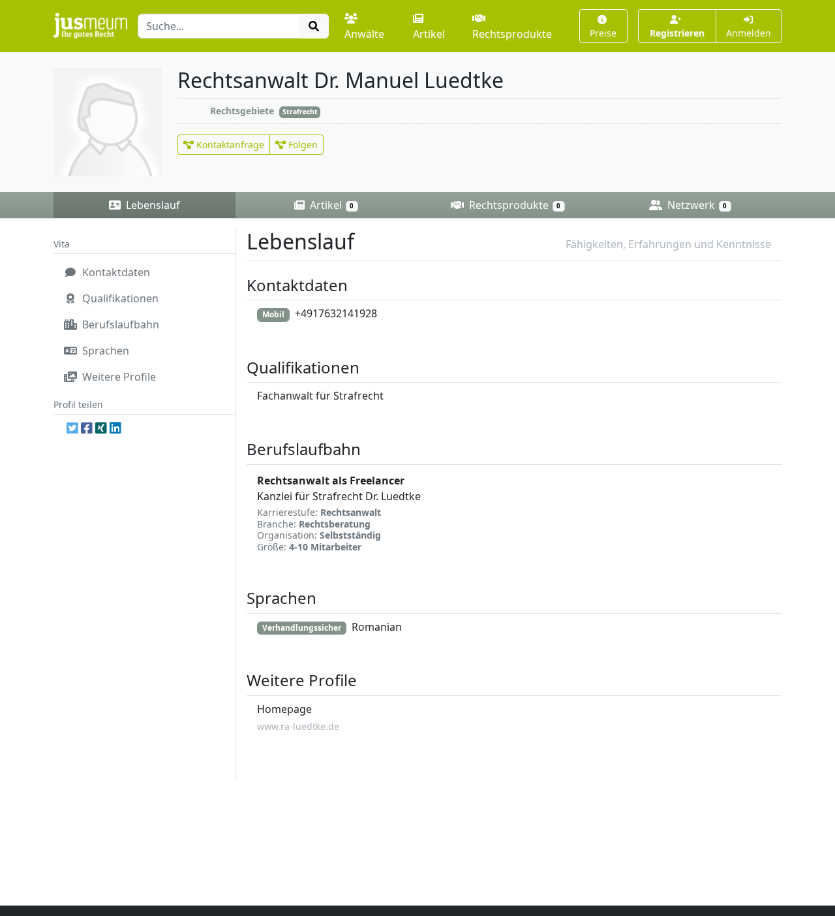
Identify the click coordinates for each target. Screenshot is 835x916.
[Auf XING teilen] (101, 427)
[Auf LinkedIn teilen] (115, 427)
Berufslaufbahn (119, 324)
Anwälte (364, 34)
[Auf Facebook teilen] (87, 427)
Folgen (302, 144)
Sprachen (104, 350)
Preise (603, 33)
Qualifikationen (119, 298)
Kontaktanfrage (229, 144)
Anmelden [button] (748, 33)
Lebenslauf (151, 205)
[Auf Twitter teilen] (72, 427)
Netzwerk (696, 205)
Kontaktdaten (115, 272)
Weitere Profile (118, 377)
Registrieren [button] (677, 33)
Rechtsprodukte (512, 34)
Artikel (429, 34)
